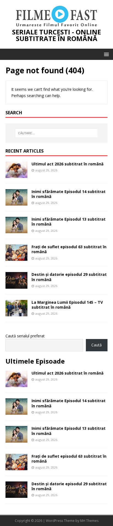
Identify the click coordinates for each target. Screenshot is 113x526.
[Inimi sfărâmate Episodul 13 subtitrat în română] (16, 230)
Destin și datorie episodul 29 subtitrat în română (69, 277)
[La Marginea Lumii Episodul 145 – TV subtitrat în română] (16, 312)
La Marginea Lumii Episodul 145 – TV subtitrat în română (67, 305)
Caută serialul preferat (25, 335)
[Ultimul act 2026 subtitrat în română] (16, 174)
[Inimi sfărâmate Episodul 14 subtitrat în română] (16, 202)
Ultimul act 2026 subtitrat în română (67, 163)
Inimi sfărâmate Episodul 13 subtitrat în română (69, 222)
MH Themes (89, 520)
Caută (96, 344)
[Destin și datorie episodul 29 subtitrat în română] (16, 285)
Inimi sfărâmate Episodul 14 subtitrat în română (69, 194)
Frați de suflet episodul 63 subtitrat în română (69, 249)
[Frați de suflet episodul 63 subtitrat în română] (16, 257)
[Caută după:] (57, 133)
